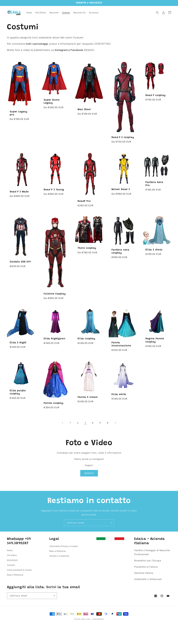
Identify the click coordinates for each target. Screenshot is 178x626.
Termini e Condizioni (59, 556)
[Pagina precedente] (63, 423)
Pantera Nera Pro (154, 184)
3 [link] (85, 422)
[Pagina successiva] (115, 423)
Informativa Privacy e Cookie (63, 546)
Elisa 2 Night (18, 343)
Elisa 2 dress (153, 250)
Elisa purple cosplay (18, 392)
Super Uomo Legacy (52, 101)
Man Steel (84, 109)
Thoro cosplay (87, 248)
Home (10, 550)
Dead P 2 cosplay (123, 137)
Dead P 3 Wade (19, 192)
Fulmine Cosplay (55, 294)
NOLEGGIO (12, 560)
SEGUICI (89, 473)
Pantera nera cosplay (120, 251)
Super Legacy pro (18, 113)
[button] (157, 13)
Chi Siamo (12, 555)
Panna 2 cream (88, 397)
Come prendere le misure (19, 570)
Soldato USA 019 (20, 262)
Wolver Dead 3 (121, 189)
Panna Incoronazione (121, 344)
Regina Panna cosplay (154, 340)
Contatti (11, 565)
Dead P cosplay (155, 95)
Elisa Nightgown (54, 338)
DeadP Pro (84, 201)
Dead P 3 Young (54, 190)
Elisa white (119, 394)
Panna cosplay (53, 403)
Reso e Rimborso (15, 575)
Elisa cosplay (86, 338)
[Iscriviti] (111, 522)
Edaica (83, 619)
